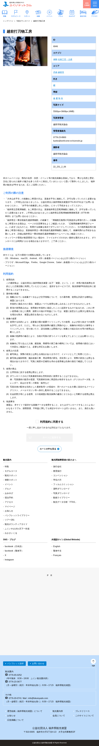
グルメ (60, 16)
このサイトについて (84, 716)
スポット (27, 16)
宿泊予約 (83, 16)
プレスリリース (82, 711)
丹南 (55, 72)
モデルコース (15, 16)
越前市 (61, 72)
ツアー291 (9, 520)
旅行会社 (57, 466)
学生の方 (57, 480)
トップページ (8, 21)
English (56, 546)
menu (95, 6)
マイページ (10, 506)
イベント (49, 16)
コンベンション (60, 475)
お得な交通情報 (86, 4)
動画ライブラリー (61, 498)
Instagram (9, 560)
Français (57, 555)
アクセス (94, 16)
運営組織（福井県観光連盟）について (24, 711)
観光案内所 (58, 711)
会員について (59, 716)
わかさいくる (11, 533)
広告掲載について (15, 720)
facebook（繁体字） (14, 551)
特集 (4, 16)
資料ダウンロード (61, 489)
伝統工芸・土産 (65, 59)
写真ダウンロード (23, 21)
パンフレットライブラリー (17, 515)
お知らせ (9, 511)
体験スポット (11, 480)
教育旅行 (57, 471)
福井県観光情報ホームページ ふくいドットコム (17, 4)
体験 (38, 16)
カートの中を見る (48, 449)
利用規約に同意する (51, 421)
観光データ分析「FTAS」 (65, 502)
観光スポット (11, 475)
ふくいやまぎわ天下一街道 (17, 529)
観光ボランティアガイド (16, 524)
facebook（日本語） (14, 546)
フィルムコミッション (63, 484)
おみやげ (72, 16)
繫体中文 (57, 551)
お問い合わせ (38, 663)
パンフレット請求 (15, 663)
